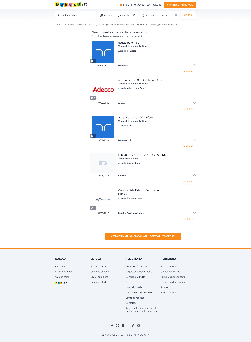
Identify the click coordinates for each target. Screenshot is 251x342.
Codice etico (62, 276)
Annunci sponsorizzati (173, 276)
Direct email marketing (173, 282)
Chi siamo (60, 266)
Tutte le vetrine (169, 292)
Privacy (130, 282)
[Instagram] (117, 325)
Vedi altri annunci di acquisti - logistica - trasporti (143, 236)
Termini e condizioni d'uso (140, 292)
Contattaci (131, 302)
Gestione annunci (99, 271)
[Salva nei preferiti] (194, 65)
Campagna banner (171, 271)
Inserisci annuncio (100, 266)
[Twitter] (122, 325)
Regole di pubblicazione (139, 271)
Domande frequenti (136, 266)
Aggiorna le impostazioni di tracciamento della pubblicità (142, 309)
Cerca (188, 15)
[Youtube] (138, 325)
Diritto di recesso (135, 297)
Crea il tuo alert (99, 276)
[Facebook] (112, 325)
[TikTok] (133, 325)
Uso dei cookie (134, 287)
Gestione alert (98, 282)
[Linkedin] (128, 325)
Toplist (164, 287)
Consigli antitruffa (135, 276)
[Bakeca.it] (81, 4)
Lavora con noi (63, 271)
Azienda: (127, 51)
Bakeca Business (170, 266)
